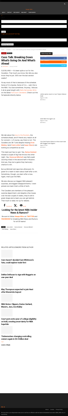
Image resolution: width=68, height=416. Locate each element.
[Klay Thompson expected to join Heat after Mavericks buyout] (7, 283)
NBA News (9, 53)
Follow (63, 61)
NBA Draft (24, 12)
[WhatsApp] (15, 237)
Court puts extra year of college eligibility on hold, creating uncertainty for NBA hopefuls (18, 321)
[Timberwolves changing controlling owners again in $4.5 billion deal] (7, 330)
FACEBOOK (5, 219)
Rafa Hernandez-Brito (28, 90)
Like (65, 58)
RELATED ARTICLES (8, 247)
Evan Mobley (5, 229)
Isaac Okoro (29, 145)
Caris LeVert (16, 145)
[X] (9, 237)
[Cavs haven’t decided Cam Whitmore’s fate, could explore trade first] (7, 254)
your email (4, 42)
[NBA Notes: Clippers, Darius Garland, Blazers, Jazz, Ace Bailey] (7, 298)
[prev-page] (1, 342)
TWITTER (30, 216)
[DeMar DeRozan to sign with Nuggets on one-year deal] (7, 268)
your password (5, 30)
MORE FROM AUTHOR (24, 247)
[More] (33, 237)
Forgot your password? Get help (10, 34)
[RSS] (3, 407)
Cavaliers (8, 49)
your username (5, 24)
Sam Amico (5, 66)
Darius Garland (30, 152)
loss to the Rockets (22, 135)
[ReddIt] (21, 237)
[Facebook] (4, 237)
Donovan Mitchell (16, 157)
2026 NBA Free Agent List (47, 119)
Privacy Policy (59, 409)
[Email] (27, 237)
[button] (65, 4)
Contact (9, 12)
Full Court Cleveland (18, 93)
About (3, 12)
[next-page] (3, 342)
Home (2, 49)
